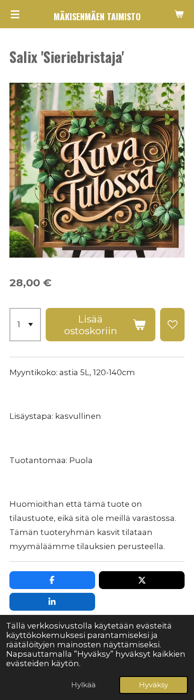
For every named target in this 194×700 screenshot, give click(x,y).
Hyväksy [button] (153, 684)
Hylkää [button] (83, 684)
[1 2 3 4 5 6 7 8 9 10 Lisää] (25, 324)
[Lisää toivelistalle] (172, 324)
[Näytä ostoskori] (179, 14)
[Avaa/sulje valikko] (15, 14)
